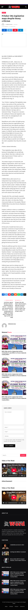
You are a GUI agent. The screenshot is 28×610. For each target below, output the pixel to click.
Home (6, 606)
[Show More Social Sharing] (24, 30)
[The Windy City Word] (14, 6)
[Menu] (2, 6)
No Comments (5, 26)
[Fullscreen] (24, 475)
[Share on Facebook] (4, 30)
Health (3, 12)
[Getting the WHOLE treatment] (5, 553)
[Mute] (22, 475)
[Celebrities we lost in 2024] (5, 546)
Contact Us (22, 606)
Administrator (9, 24)
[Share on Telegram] (20, 30)
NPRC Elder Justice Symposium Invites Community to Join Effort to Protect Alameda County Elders (14, 353)
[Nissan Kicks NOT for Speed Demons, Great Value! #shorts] (5, 560)
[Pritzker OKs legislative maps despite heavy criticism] (14, 40)
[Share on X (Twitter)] (9, 30)
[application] (14, 470)
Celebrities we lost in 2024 (17, 544)
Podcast (16, 606)
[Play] (3, 475)
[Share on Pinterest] (15, 30)
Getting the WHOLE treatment (18, 552)
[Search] (26, 6)
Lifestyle (11, 606)
